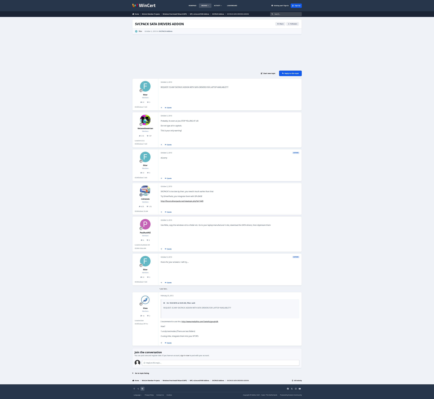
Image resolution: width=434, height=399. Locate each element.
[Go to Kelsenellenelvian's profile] (145, 120)
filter (140, 31)
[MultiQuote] (161, 108)
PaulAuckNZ (145, 233)
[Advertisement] (217, 52)
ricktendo (145, 199)
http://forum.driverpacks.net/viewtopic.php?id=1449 (182, 201)
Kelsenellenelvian (145, 128)
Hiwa (145, 308)
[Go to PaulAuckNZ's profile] (145, 224)
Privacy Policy (149, 395)
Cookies (169, 395)
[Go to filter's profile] (136, 31)
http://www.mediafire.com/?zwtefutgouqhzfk (200, 321)
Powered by (291, 395)
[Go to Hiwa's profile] (145, 300)
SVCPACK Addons (165, 31)
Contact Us (160, 395)
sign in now (184, 355)
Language (137, 395)
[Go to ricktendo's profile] (145, 190)
